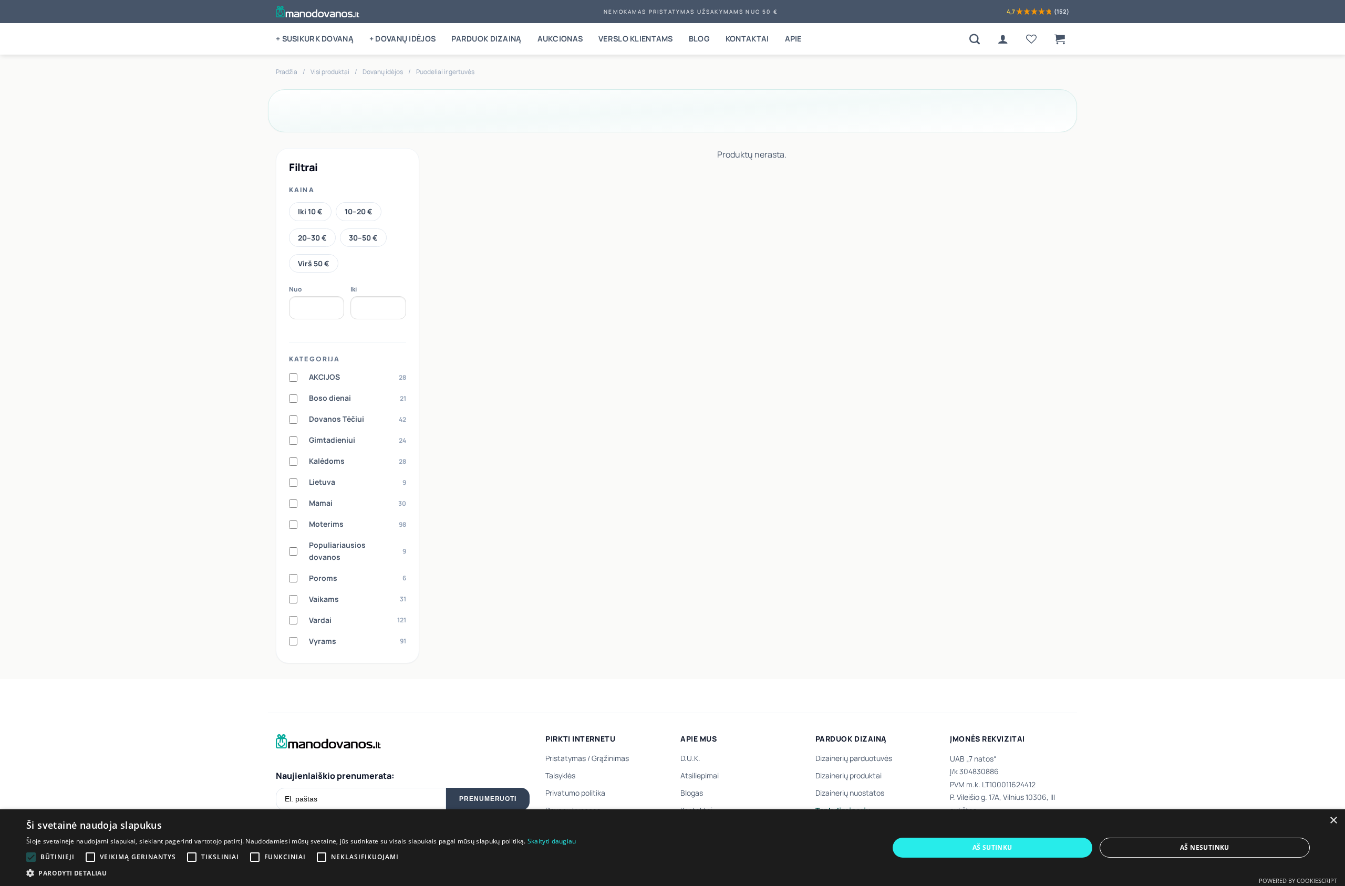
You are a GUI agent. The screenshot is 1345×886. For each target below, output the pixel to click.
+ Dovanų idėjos (402, 39)
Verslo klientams (635, 39)
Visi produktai (330, 71)
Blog (699, 39)
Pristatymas (565, 758)
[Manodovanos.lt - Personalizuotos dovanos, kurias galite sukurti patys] (317, 11)
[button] (1059, 38)
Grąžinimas (610, 758)
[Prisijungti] (1003, 38)
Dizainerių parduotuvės (853, 758)
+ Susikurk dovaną (315, 39)
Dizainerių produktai (848, 775)
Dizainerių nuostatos (849, 793)
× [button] (1333, 821)
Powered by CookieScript (1298, 880)
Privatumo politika (575, 793)
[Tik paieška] (974, 38)
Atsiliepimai (699, 775)
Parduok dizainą (486, 39)
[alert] (672, 847)
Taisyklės (560, 775)
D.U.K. (690, 758)
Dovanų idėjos (383, 71)
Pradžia (286, 71)
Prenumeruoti (488, 798)
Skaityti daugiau (551, 841)
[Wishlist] (1031, 38)
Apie (793, 39)
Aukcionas (560, 39)
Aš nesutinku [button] (1204, 847)
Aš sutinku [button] (992, 847)
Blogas (691, 793)
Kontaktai (747, 39)
